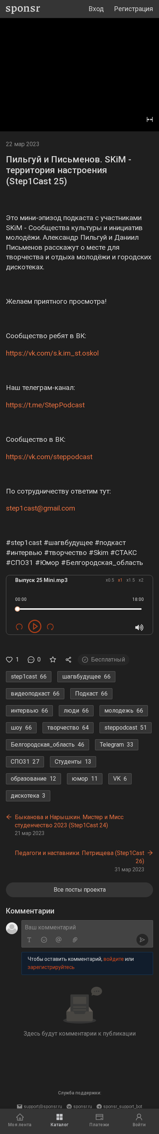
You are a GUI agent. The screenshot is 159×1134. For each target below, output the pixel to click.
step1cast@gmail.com (40, 508)
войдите (114, 959)
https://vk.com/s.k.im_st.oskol (52, 353)
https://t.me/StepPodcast (45, 405)
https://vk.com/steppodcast (49, 456)
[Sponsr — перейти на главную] (23, 9)
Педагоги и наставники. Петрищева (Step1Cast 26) (79, 857)
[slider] (17, 609)
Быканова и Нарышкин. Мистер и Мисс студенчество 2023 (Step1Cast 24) (69, 821)
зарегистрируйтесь (51, 967)
